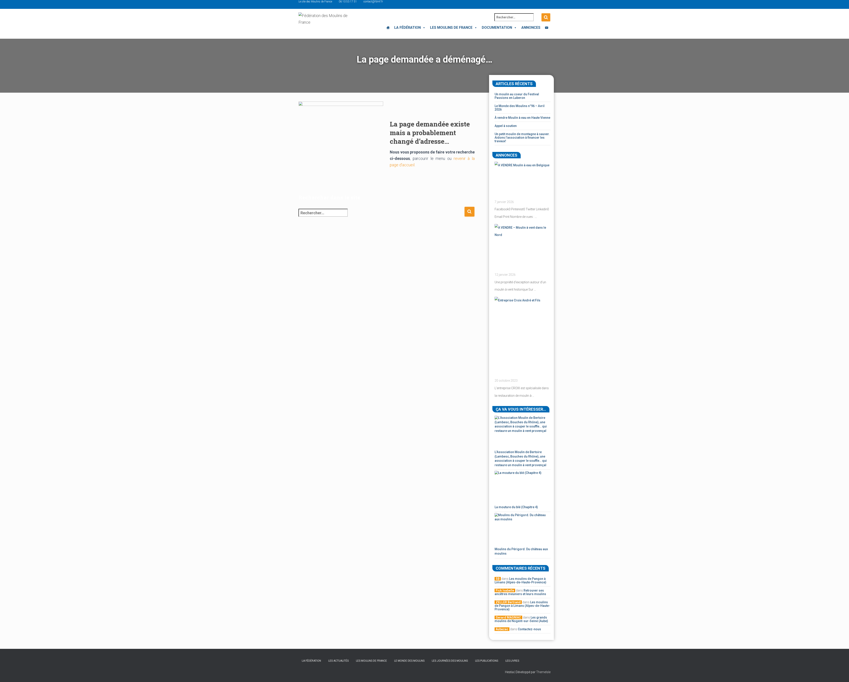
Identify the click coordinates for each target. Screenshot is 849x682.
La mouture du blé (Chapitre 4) (516, 507)
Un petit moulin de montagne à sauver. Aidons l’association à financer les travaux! (522, 137)
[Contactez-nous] (547, 27)
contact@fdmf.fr (373, 1)
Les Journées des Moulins (450, 660)
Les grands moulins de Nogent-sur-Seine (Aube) (521, 619)
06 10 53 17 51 (348, 1)
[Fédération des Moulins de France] (324, 23)
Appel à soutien (506, 126)
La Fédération (407, 27)
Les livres (512, 660)
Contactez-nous (529, 629)
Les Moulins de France (451, 27)
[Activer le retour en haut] (840, 673)
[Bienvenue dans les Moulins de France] (388, 27)
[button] (423, 27)
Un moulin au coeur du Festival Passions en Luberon (517, 96)
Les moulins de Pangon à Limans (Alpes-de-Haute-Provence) (520, 580)
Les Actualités (338, 660)
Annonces (530, 27)
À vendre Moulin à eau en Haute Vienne (522, 117)
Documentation (497, 27)
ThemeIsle (543, 672)
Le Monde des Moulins (409, 660)
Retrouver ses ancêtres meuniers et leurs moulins (520, 592)
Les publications (486, 660)
